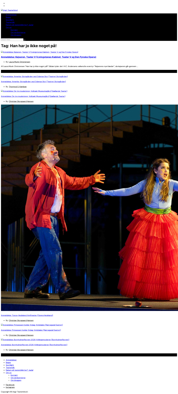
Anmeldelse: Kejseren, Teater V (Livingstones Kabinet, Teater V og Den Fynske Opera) (48, 57)
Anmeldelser (11, 14)
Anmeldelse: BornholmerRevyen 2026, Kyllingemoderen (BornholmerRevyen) (34, 344)
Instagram (10, 387)
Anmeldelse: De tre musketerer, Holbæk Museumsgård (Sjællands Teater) (33, 96)
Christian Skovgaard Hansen (21, 101)
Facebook (10, 384)
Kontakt (14, 30)
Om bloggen (16, 35)
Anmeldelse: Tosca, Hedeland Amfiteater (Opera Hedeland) (27, 315)
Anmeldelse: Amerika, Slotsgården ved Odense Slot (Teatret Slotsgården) (33, 81)
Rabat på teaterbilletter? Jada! (19, 25)
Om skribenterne (18, 32)
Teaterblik (10, 22)
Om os (9, 27)
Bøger (8, 17)
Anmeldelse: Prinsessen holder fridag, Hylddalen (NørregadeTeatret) (31, 330)
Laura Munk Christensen (19, 62)
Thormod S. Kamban (18, 86)
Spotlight (10, 19)
